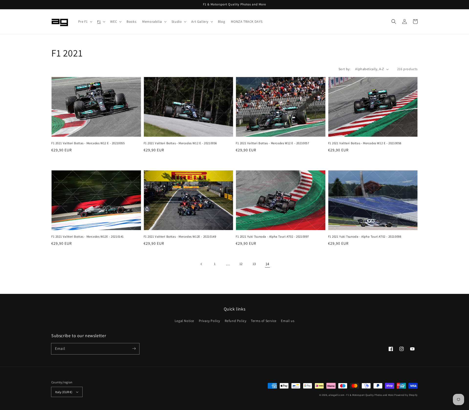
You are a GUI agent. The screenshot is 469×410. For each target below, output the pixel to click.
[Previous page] (201, 264)
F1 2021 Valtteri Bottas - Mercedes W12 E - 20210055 (88, 143)
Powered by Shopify (406, 395)
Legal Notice (184, 321)
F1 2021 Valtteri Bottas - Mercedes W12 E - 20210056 (180, 143)
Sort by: (344, 69)
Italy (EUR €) (63, 392)
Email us (287, 321)
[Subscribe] (133, 348)
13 (254, 264)
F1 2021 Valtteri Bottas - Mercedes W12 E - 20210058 (365, 143)
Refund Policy (235, 321)
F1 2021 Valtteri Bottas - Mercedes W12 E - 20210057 (272, 143)
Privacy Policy (209, 321)
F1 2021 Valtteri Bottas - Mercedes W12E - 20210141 (87, 236)
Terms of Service (264, 321)
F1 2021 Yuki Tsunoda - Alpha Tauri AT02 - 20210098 (364, 236)
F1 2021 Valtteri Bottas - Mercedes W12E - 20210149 (180, 236)
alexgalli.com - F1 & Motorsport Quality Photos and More (361, 395)
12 (241, 264)
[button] (85, 21)
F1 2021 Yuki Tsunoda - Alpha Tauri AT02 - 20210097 (272, 236)
